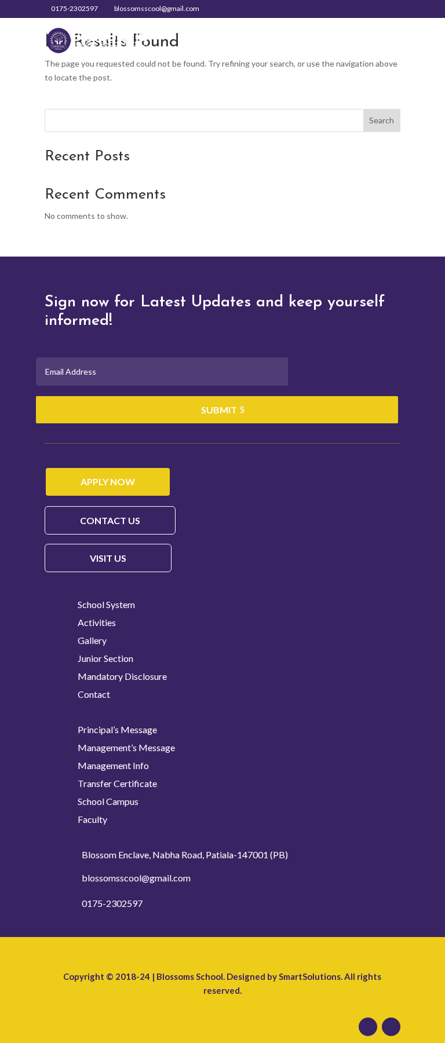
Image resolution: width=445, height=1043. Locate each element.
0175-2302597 (74, 8)
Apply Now (108, 481)
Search (381, 120)
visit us (108, 557)
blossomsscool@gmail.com (136, 877)
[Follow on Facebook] (368, 1027)
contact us (110, 520)
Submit (219, 409)
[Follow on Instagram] (391, 1027)
